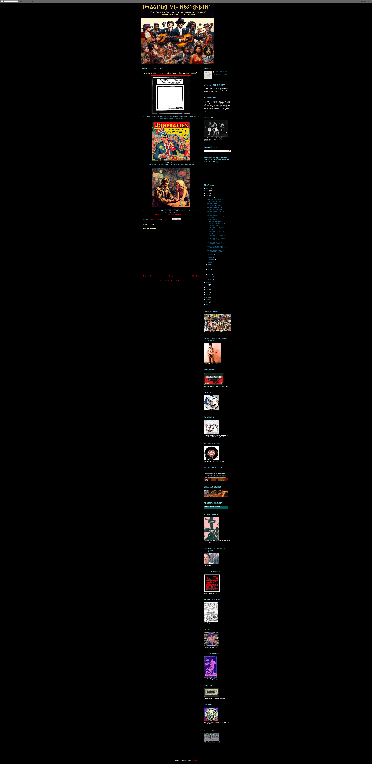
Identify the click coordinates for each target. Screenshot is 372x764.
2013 (207, 304)
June (209, 267)
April (209, 272)
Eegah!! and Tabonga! (221, 71)
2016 (207, 297)
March (210, 274)
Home (171, 276)
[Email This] (173, 219)
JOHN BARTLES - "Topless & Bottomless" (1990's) (215, 242)
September (211, 259)
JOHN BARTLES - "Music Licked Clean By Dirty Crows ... (216, 204)
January (210, 279)
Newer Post (147, 276)
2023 (207, 195)
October (210, 257)
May (209, 269)
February (210, 277)
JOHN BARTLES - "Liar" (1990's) (216, 235)
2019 (207, 289)
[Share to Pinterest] (180, 219)
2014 (207, 302)
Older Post (195, 276)
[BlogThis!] (174, 219)
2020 (207, 287)
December (211, 198)
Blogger (196, 760)
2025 (207, 191)
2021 (207, 285)
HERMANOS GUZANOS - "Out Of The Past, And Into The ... (216, 200)
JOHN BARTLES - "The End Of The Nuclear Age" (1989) (216, 208)
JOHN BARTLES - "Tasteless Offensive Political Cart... (215, 220)
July (209, 264)
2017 (207, 294)
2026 (207, 188)
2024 (207, 193)
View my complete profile (220, 74)
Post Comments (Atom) (175, 281)
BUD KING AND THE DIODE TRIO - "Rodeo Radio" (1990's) (216, 246)
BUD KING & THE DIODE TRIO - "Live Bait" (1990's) (216, 224)
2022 (207, 282)
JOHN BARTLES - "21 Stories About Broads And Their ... (215, 250)
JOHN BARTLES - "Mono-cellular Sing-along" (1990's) (216, 239)
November (211, 254)
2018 (207, 292)
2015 (207, 299)
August (210, 262)
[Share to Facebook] (178, 219)
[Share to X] (176, 219)
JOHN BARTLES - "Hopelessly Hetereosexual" (171, 215)
